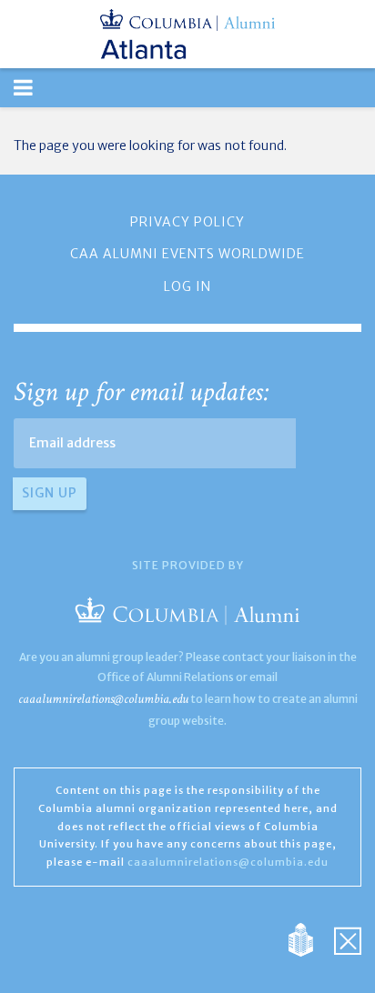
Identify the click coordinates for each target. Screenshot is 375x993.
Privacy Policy (187, 222)
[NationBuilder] (310, 938)
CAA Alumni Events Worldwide (187, 254)
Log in (187, 286)
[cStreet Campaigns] (347, 938)
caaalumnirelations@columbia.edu (103, 698)
